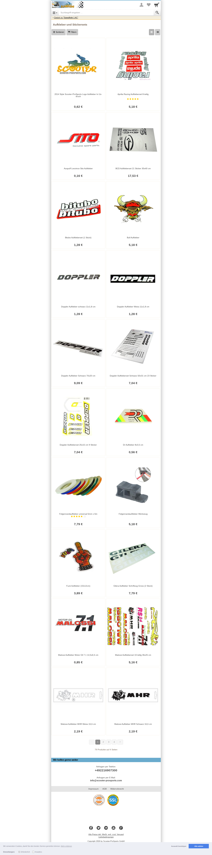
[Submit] (157, 12)
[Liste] (157, 32)
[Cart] (157, 5)
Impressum (93, 789)
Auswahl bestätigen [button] (178, 846)
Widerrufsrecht (117, 789)
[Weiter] (120, 742)
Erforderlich (25, 852)
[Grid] (151, 32)
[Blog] (106, 828)
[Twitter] (98, 828)
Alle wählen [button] (198, 846)
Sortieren (59, 32)
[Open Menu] (55, 12)
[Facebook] (91, 828)
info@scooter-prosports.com (106, 780)
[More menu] (141, 5)
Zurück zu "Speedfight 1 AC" (66, 18)
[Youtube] (113, 828)
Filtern (73, 32)
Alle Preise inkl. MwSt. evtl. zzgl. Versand (106, 834)
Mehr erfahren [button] (66, 846)
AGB (104, 789)
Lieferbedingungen (106, 837)
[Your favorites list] (148, 5)
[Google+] (121, 828)
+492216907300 (106, 770)
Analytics (38, 852)
